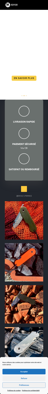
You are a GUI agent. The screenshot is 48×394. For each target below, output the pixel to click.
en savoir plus (24, 78)
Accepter (24, 372)
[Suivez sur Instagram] (24, 189)
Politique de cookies (14, 390)
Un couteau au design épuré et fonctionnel (24, 30)
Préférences (24, 385)
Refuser (24, 378)
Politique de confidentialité (31, 390)
